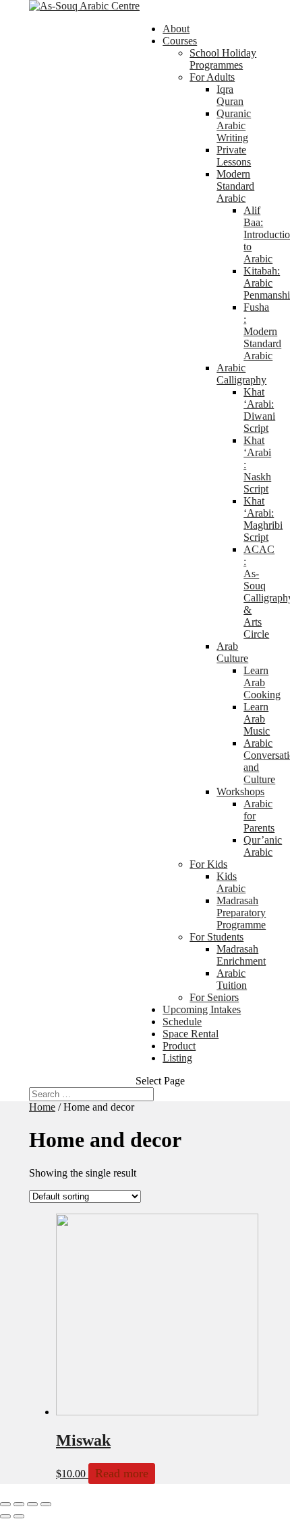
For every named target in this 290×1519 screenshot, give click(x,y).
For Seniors (214, 997)
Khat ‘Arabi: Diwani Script (259, 410)
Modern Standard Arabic (235, 186)
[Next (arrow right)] (18, 1516)
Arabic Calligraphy (241, 373)
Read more (121, 1473)
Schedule (182, 1021)
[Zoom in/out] (45, 1504)
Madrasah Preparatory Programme (241, 912)
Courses (180, 40)
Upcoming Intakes (202, 1009)
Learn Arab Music (256, 719)
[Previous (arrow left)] (5, 1516)
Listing (177, 1058)
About (176, 28)
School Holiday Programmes (223, 59)
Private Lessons (233, 156)
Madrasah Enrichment (241, 955)
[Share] (18, 1504)
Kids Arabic (230, 882)
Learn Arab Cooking (262, 682)
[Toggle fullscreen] (32, 1504)
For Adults (212, 77)
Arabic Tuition (231, 979)
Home (42, 1107)
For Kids (208, 864)
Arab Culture (232, 652)
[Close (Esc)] (5, 1504)
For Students (216, 936)
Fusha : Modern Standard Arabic (262, 331)
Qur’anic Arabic (262, 846)
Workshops (240, 791)
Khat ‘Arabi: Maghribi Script (263, 519)
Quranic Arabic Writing (233, 125)
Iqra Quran (229, 95)
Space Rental (191, 1033)
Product (179, 1045)
